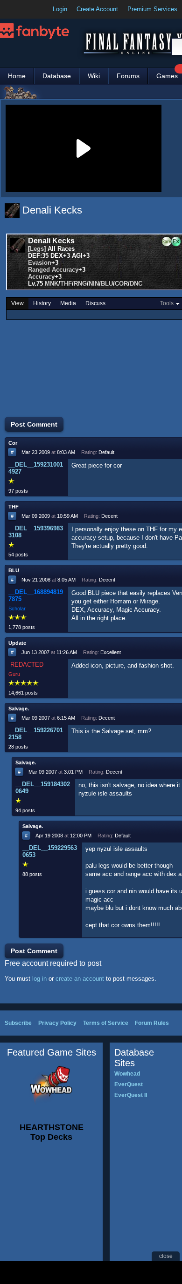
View (17, 303)
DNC (136, 283)
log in (39, 978)
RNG (80, 283)
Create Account (97, 9)
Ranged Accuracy (53, 269)
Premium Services (152, 9)
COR (121, 283)
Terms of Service (105, 1023)
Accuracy (41, 276)
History (42, 303)
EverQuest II (130, 1095)
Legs (37, 248)
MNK (51, 283)
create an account (80, 978)
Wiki (94, 76)
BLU (107, 283)
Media (68, 303)
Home (17, 76)
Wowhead (127, 1073)
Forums (128, 76)
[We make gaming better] (30, 9)
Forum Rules (152, 1023)
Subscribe (18, 1023)
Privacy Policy (57, 1023)
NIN (94, 283)
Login (60, 9)
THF (66, 283)
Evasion (39, 262)
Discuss (95, 303)
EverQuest (128, 1084)
